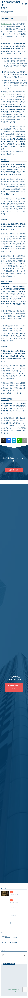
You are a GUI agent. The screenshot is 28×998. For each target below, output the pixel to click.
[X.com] (4, 8)
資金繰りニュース (9, 942)
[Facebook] (1, 8)
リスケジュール (6, 24)
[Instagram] (6, 8)
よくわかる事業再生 (10, 3)
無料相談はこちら (14, 470)
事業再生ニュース (9, 937)
